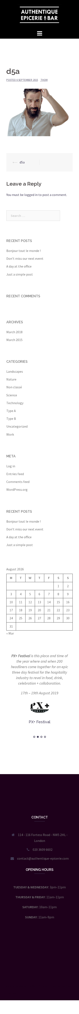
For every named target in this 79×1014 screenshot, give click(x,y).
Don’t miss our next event (24, 258)
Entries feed (15, 474)
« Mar (10, 633)
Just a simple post (19, 274)
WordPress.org (17, 489)
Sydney (66, 986)
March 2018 (14, 332)
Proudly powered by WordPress (25, 986)
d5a (22, 162)
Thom (44, 80)
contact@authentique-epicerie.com (43, 858)
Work (10, 434)
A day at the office (19, 266)
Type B (11, 418)
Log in (10, 466)
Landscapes (14, 371)
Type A (11, 411)
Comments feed (17, 482)
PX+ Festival (20, 655)
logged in (31, 195)
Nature (11, 379)
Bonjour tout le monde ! (23, 251)
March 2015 (14, 340)
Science (11, 395)
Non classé (14, 387)
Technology (14, 403)
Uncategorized (17, 426)
